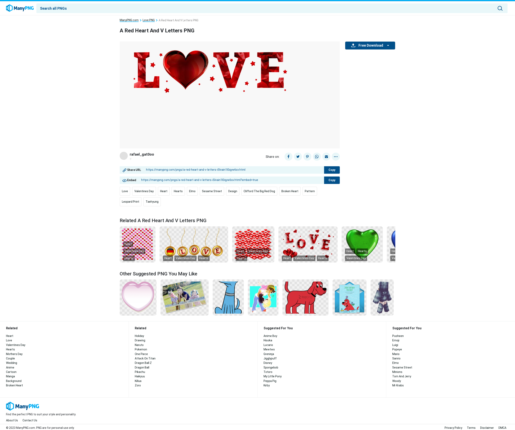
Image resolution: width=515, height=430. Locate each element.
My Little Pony (273, 376)
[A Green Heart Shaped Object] (362, 244)
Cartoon (11, 372)
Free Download (370, 45)
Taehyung (152, 201)
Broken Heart (289, 191)
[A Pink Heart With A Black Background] (138, 297)
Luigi (395, 345)
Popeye (397, 349)
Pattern (310, 191)
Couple (10, 358)
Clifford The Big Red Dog (259, 191)
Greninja (269, 354)
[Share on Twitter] (298, 157)
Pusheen (398, 336)
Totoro (268, 372)
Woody (396, 381)
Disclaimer (487, 427)
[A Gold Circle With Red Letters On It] (194, 244)
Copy (332, 169)
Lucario (268, 345)
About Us (12, 420)
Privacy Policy (453, 427)
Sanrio (396, 358)
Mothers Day (14, 354)
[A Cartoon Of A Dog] (228, 297)
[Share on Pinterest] (307, 157)
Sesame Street (212, 191)
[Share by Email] (326, 157)
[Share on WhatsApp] (317, 157)
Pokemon (141, 349)
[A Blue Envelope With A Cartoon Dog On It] (350, 297)
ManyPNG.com (129, 20)
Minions (397, 372)
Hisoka (268, 340)
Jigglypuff (270, 358)
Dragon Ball (142, 367)
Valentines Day (144, 191)
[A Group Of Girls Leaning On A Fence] (185, 297)
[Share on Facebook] (288, 157)
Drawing (140, 340)
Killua (138, 381)
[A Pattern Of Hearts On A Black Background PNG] (137, 244)
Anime (10, 367)
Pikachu (140, 372)
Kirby (267, 385)
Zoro (138, 385)
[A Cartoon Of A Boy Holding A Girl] (263, 297)
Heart (163, 191)
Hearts (178, 191)
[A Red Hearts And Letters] (308, 244)
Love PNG (149, 20)
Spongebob (271, 367)
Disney (268, 362)
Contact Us (30, 420)
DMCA (502, 427)
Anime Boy (270, 336)
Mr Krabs (398, 385)
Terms (471, 427)
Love (125, 191)
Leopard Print (130, 201)
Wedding (11, 362)
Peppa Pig (270, 381)
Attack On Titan (145, 358)
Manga (10, 376)
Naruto (139, 345)
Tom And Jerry (401, 376)
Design (232, 191)
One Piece (141, 354)
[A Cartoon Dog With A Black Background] (305, 297)
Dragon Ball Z (143, 362)
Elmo (192, 191)
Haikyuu (140, 376)
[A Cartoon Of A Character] (382, 297)
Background (14, 381)
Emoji (395, 340)
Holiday (139, 336)
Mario (396, 354)
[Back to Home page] (20, 8)
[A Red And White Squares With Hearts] (253, 244)
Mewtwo (269, 349)
